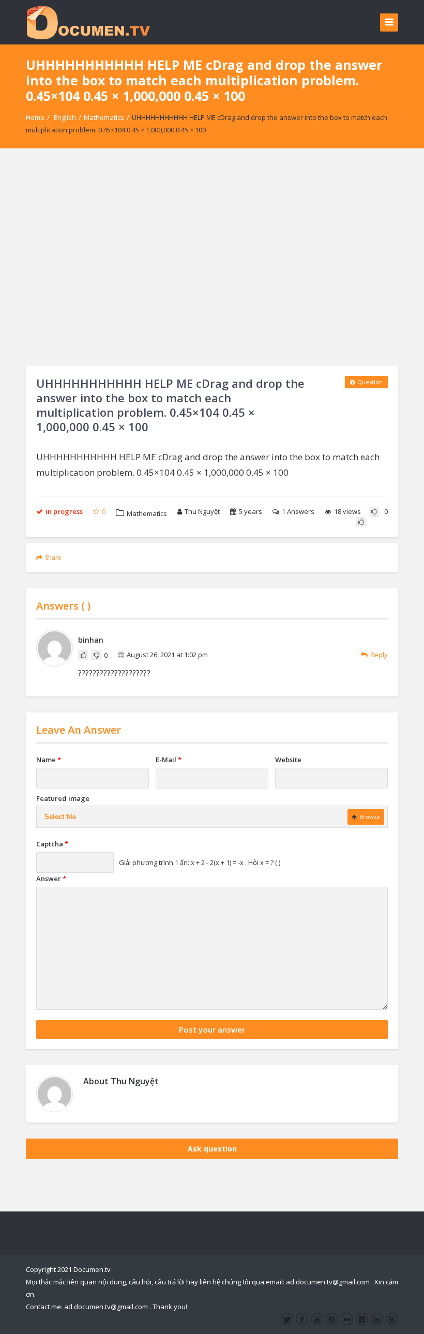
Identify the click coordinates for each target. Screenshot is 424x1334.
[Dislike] (374, 512)
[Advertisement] (212, 257)
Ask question (212, 1149)
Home (35, 117)
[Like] (361, 522)
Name (48, 759)
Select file (60, 817)
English (65, 117)
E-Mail (168, 759)
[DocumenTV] (88, 22)
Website (288, 759)
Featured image (62, 798)
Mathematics (104, 117)
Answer (51, 878)
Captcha (52, 843)
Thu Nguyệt (202, 511)
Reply (379, 654)
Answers (298, 511)
